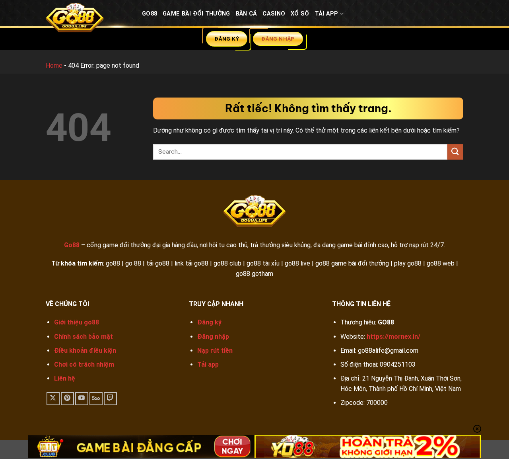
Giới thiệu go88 (76, 322)
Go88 (149, 13)
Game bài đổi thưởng (196, 13)
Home (54, 65)
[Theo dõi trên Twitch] (110, 398)
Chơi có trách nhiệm (84, 364)
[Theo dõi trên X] (53, 398)
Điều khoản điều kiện (85, 350)
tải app (326, 13)
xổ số (300, 13)
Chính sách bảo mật (83, 336)
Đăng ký (209, 322)
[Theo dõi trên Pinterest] (67, 398)
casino (273, 13)
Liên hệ (64, 378)
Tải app (208, 364)
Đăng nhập (213, 336)
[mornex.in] (88, 19)
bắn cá (246, 13)
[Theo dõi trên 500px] (96, 398)
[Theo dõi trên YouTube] (81, 398)
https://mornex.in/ (393, 336)
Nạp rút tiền (215, 350)
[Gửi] (455, 152)
